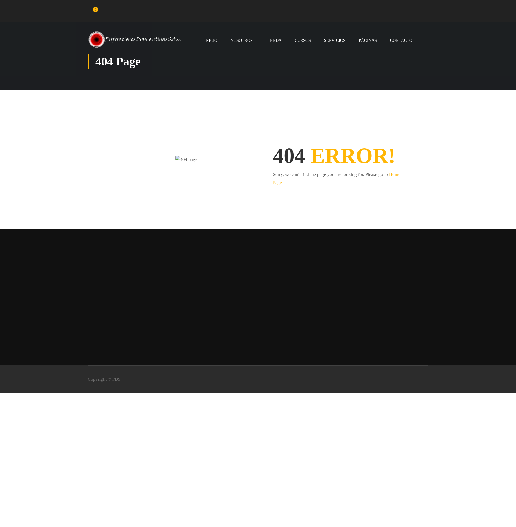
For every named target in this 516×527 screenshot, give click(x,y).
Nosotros (242, 40)
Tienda (274, 40)
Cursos (303, 40)
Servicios (334, 40)
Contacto (401, 40)
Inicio (210, 40)
